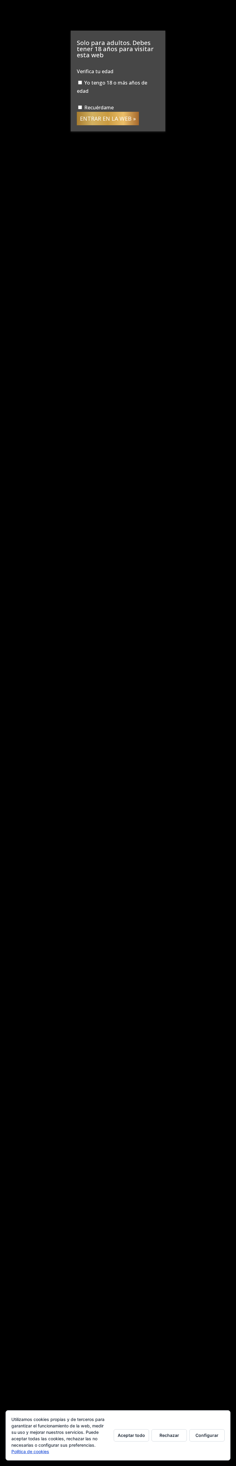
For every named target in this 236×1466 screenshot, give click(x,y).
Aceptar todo (131, 1435)
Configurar (206, 1435)
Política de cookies (30, 1451)
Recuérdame (98, 107)
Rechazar (169, 1435)
